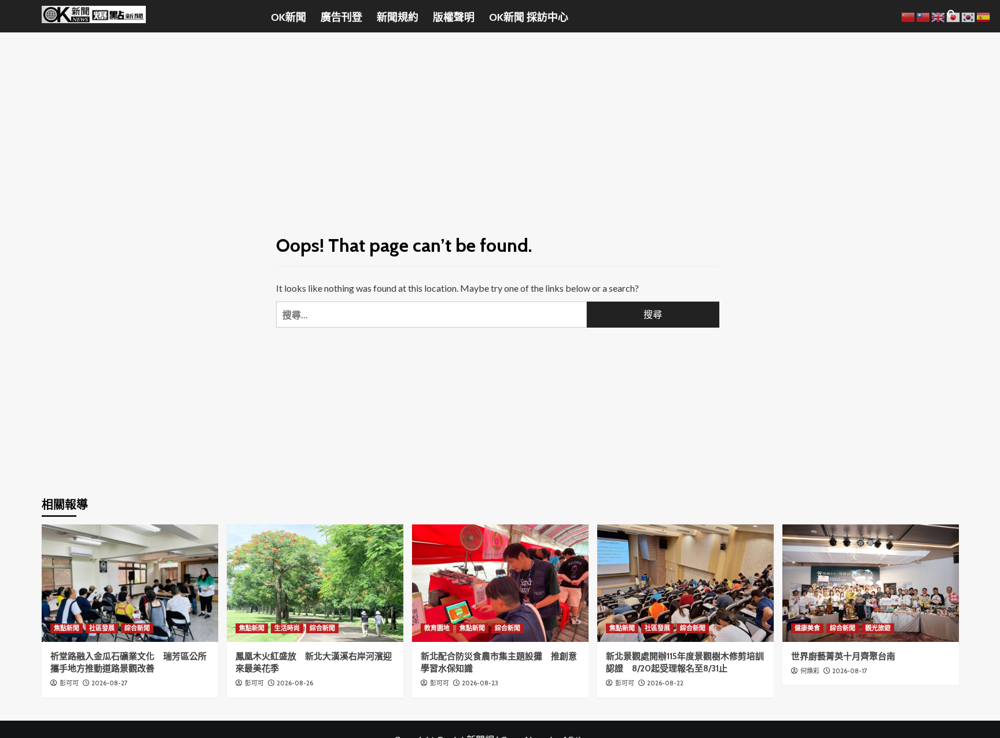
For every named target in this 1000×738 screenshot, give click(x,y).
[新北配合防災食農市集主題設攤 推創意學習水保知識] (500, 583)
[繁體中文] (923, 15)
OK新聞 (288, 17)
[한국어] (968, 15)
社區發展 (102, 628)
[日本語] (953, 15)
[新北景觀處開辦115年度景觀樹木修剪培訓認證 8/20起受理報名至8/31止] (685, 583)
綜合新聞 (137, 628)
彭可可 (69, 683)
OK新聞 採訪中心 (528, 17)
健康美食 (807, 628)
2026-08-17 (849, 671)
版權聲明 (454, 17)
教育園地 (437, 628)
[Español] (983, 15)
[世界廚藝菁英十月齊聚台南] (870, 583)
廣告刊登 (341, 17)
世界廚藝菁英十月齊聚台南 (843, 656)
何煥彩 (809, 670)
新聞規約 (397, 17)
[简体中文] (908, 15)
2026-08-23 (480, 683)
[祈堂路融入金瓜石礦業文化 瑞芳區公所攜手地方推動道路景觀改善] (130, 583)
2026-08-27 (109, 683)
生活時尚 (287, 628)
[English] (938, 15)
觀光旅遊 (878, 628)
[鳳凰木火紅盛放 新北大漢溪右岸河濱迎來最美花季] (315, 583)
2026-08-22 (665, 683)
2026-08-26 (295, 683)
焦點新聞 (66, 628)
